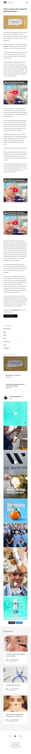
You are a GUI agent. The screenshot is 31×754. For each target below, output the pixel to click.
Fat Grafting (6, 341)
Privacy (13, 747)
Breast (5, 335)
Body (4, 332)
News (4, 345)
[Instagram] (26, 424)
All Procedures (6, 328)
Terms (17, 747)
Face (4, 338)
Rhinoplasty (6, 348)
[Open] (15, 413)
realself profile (15, 310)
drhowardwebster (15, 403)
